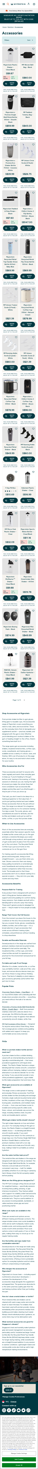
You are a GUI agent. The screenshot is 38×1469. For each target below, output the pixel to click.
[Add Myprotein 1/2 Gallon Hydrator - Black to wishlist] (33, 654)
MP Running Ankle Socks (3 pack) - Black (27, 447)
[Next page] (24, 700)
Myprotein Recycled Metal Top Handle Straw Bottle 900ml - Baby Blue (10, 262)
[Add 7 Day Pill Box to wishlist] (16, 472)
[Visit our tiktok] (14, 1410)
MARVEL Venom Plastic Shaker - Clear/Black (10, 672)
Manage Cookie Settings (19, 1453)
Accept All (19, 1465)
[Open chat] (28, 1410)
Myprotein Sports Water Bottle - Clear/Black (28, 531)
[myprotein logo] (18, 4)
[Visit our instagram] (4, 1410)
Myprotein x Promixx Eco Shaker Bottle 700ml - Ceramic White (10, 165)
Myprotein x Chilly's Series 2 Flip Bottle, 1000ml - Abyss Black (27, 213)
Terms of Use (23, 1449)
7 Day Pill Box (10, 488)
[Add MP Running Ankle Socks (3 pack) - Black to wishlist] (33, 429)
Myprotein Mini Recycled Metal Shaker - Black (27, 629)
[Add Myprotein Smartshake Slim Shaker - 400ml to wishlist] (33, 561)
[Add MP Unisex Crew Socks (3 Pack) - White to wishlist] (33, 144)
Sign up (9, 1390)
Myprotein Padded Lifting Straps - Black (10, 211)
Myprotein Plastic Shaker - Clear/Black (10, 67)
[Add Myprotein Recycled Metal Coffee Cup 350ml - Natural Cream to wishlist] (33, 289)
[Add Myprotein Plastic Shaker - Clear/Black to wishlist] (16, 49)
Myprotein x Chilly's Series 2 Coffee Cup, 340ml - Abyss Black (27, 401)
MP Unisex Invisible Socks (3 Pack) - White (27, 355)
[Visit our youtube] (19, 1410)
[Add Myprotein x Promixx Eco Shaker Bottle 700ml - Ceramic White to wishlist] (16, 144)
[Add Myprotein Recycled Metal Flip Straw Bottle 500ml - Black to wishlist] (33, 241)
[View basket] (34, 4)
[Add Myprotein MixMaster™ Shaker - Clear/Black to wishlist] (16, 561)
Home (4, 27)
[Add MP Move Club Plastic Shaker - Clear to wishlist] (16, 513)
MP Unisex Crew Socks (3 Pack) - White (27, 163)
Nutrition (11, 27)
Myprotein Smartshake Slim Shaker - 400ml (27, 579)
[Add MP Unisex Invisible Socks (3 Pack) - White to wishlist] (33, 337)
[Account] (29, 4)
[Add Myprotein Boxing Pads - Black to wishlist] (16, 611)
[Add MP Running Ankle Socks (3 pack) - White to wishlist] (16, 337)
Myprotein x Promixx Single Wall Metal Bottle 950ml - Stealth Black (10, 117)
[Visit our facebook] (9, 1410)
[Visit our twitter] (23, 1410)
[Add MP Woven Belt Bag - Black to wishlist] (33, 49)
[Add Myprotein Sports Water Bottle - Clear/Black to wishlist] (33, 513)
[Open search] (8, 4)
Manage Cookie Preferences (13, 1397)
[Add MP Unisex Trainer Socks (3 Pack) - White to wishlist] (16, 289)
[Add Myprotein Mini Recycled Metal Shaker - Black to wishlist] (33, 611)
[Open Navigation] (3, 4)
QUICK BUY (12, 83)
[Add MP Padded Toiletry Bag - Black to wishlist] (33, 96)
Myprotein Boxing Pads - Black (10, 628)
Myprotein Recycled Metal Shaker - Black (10, 447)
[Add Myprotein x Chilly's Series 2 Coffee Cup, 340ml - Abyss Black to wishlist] (33, 380)
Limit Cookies (19, 1459)
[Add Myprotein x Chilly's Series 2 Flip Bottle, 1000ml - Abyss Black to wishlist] (33, 193)
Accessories (19, 27)
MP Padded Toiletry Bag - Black (27, 114)
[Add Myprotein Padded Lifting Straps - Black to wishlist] (16, 193)
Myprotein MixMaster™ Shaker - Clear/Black (10, 580)
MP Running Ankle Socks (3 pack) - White (10, 355)
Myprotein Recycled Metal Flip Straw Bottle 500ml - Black (27, 260)
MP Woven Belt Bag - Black (28, 66)
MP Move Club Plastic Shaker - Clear (10, 531)
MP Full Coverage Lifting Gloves (14, 1024)
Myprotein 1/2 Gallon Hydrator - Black (27, 672)
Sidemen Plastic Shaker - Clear (27, 489)
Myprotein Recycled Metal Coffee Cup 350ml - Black (10, 400)
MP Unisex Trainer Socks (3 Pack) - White (10, 307)
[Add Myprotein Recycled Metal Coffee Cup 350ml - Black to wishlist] (16, 380)
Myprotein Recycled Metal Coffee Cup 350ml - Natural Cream (27, 310)
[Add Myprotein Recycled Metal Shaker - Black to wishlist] (16, 429)
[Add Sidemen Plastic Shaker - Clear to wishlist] (33, 472)
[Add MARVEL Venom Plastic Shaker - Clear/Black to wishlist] (16, 654)
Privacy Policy (12, 1449)
